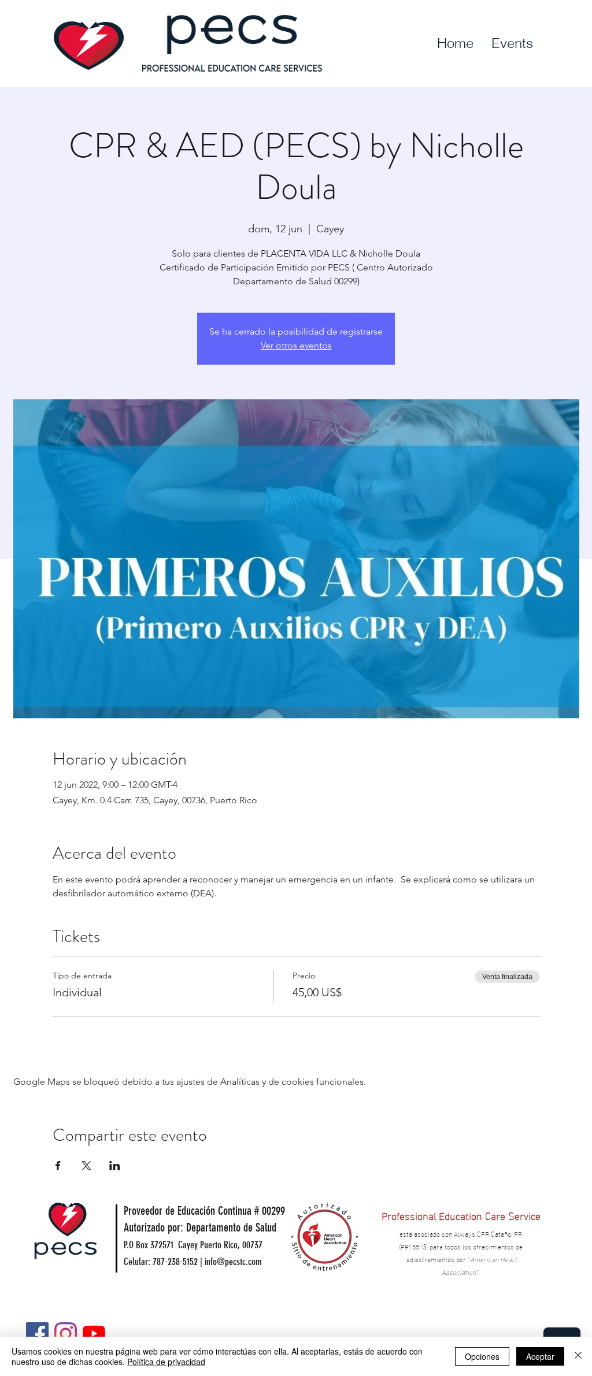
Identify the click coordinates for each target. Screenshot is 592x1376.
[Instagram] (65, 1333)
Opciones (482, 1356)
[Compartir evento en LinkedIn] (114, 1165)
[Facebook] (37, 1333)
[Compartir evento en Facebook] (58, 1165)
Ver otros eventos (296, 345)
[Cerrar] (578, 1356)
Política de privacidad (166, 1361)
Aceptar (540, 1356)
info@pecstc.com (233, 1261)
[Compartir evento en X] (86, 1165)
